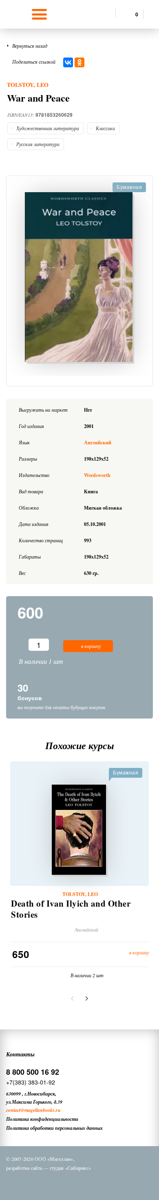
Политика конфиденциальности (42, 1119)
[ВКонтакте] (68, 62)
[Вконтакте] (45, 1182)
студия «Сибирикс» (70, 1168)
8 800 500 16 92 (32, 1072)
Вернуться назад (29, 45)
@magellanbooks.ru (40, 1110)
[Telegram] (87, 1182)
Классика (105, 128)
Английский (97, 442)
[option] (79, 278)
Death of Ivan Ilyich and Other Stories (70, 909)
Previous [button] (73, 998)
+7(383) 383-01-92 (30, 1082)
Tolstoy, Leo (28, 84)
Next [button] (86, 998)
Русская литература (38, 144)
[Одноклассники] (79, 62)
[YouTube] (108, 1182)
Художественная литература (47, 128)
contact (13, 1110)
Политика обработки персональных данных (54, 1128)
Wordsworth (97, 475)
